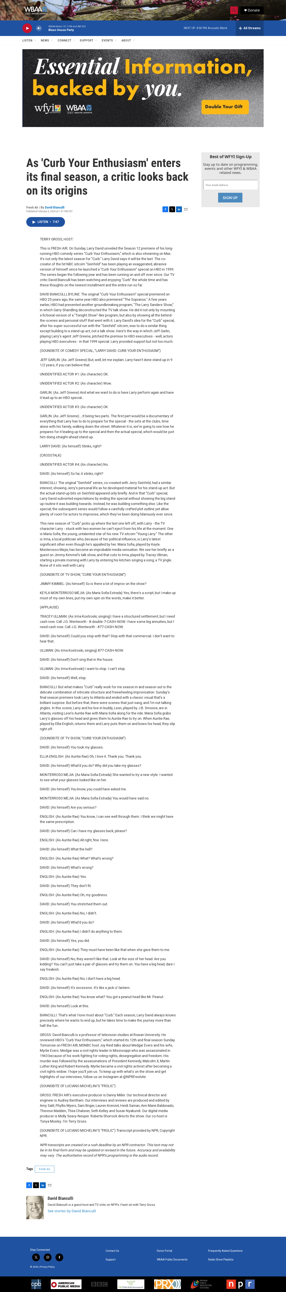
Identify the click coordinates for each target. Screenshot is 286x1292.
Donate (254, 10)
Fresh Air (44, 1169)
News (45, 40)
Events (107, 40)
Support (86, 40)
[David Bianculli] (35, 1207)
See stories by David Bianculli (72, 1211)
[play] (27, 28)
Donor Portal (164, 1250)
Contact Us (112, 1250)
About (126, 40)
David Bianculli (54, 207)
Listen (27, 40)
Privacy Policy (47, 1267)
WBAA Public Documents (172, 1259)
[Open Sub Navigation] (35, 40)
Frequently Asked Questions (225, 1250)
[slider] (45, 28)
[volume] (39, 28)
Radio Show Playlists (220, 1259)
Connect (64, 40)
